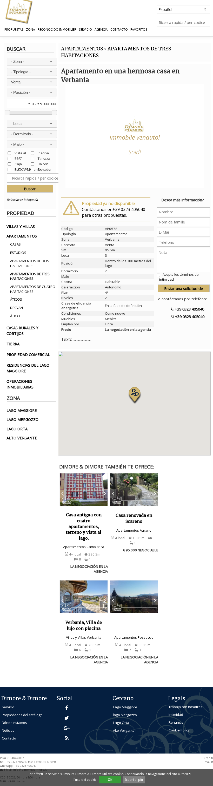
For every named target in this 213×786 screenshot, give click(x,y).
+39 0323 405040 (189, 309)
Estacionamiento (28, 169)
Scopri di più (133, 779)
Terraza (44, 158)
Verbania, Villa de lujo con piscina (83, 625)
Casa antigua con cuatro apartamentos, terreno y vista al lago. (84, 526)
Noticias (8, 730)
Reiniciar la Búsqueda (22, 199)
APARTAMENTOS (82, 49)
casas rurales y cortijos (22, 330)
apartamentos (21, 236)
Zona (30, 30)
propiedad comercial (28, 354)
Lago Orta (121, 722)
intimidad (166, 279)
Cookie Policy (179, 730)
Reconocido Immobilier (57, 30)
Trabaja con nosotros (185, 706)
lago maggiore (21, 410)
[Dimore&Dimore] (18, 11)
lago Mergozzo (125, 714)
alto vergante (21, 437)
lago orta (17, 428)
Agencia (101, 30)
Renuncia (176, 722)
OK (110, 779)
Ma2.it (209, 762)
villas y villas (20, 226)
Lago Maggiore (125, 707)
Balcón (43, 164)
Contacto (119, 30)
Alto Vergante (124, 730)
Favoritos (138, 30)
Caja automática (23, 164)
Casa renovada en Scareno (134, 518)
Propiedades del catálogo (22, 714)
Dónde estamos (14, 722)
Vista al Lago (20, 153)
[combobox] (32, 61)
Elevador (45, 169)
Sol (17, 158)
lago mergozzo (22, 419)
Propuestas (13, 30)
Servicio (85, 30)
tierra (12, 343)
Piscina (43, 153)
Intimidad (176, 714)
